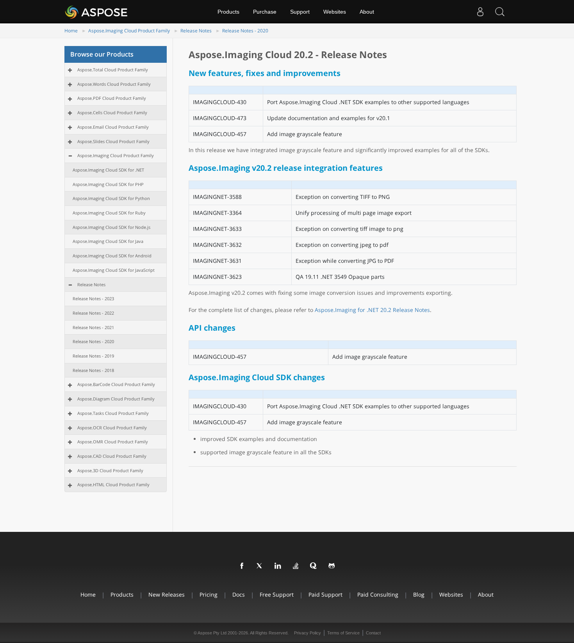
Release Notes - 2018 (93, 370)
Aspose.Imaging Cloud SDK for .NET (108, 170)
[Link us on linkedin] (278, 566)
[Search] (500, 11)
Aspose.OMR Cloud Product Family (112, 442)
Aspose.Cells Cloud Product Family (112, 112)
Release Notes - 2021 (93, 327)
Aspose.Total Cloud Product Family (112, 70)
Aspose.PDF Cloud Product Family (111, 98)
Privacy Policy (307, 633)
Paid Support (325, 594)
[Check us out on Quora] (314, 566)
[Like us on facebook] (242, 566)
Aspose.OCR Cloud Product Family (112, 427)
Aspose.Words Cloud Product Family (114, 84)
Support (300, 12)
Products (228, 12)
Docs (238, 594)
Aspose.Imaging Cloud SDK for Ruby (109, 213)
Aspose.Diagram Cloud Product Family (116, 399)
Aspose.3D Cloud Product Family (110, 470)
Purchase (264, 12)
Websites (334, 12)
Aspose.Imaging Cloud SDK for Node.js (111, 227)
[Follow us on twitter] (260, 566)
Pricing (208, 594)
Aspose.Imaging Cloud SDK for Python (111, 198)
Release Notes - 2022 (93, 313)
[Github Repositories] (332, 566)
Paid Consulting (377, 594)
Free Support (277, 594)
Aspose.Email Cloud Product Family (113, 127)
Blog (418, 594)
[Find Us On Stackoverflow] (296, 566)
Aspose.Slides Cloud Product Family (113, 141)
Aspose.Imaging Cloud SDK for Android (112, 256)
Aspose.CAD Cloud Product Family (111, 456)
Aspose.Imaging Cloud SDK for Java (108, 241)
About (367, 12)
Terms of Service (343, 633)
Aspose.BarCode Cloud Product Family (116, 384)
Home (71, 30)
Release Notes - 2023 (93, 298)
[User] (480, 11)
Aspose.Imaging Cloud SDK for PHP (108, 184)
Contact (373, 633)
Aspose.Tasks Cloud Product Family (113, 413)
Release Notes (196, 30)
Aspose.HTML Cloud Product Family (113, 484)
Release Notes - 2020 (245, 30)
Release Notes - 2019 (93, 356)
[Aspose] (96, 11)
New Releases (166, 594)
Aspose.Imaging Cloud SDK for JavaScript (114, 270)
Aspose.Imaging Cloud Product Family (129, 30)
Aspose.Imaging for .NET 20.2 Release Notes (372, 310)
